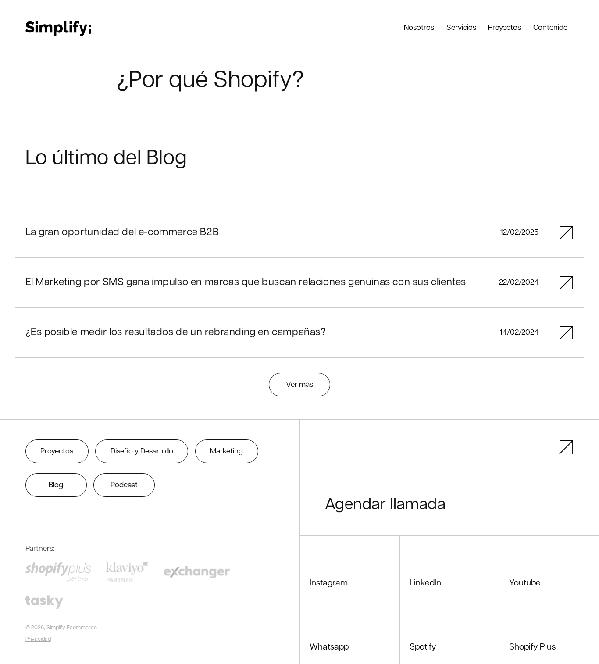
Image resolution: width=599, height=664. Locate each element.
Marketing (226, 451)
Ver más (299, 385)
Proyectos (56, 451)
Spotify (423, 647)
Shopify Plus (532, 647)
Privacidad (38, 639)
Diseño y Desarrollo (142, 451)
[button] (419, 27)
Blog (56, 485)
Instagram (329, 583)
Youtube (525, 583)
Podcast (124, 485)
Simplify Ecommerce (71, 628)
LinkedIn (425, 583)
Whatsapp (329, 647)
